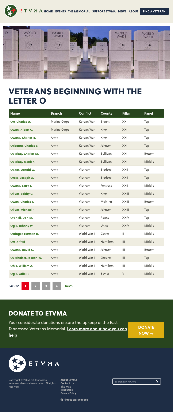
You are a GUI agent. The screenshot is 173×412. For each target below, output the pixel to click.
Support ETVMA (104, 11)
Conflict (85, 113)
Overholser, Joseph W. (26, 257)
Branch (56, 113)
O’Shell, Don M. (21, 217)
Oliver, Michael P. (22, 209)
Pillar (126, 113)
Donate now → (146, 330)
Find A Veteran (154, 11)
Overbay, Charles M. (24, 153)
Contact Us (67, 383)
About (133, 11)
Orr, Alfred (17, 241)
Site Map (66, 386)
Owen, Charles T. (22, 201)
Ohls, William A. (21, 266)
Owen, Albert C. (21, 129)
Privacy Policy (68, 393)
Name (15, 113)
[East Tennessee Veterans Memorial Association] (23, 15)
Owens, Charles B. (23, 137)
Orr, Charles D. (20, 121)
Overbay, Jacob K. (22, 161)
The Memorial (79, 11)
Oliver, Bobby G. (22, 193)
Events (60, 11)
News (122, 11)
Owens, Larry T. (21, 185)
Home (48, 11)
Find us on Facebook (75, 399)
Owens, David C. (22, 249)
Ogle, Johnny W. (22, 225)
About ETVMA (69, 380)
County (106, 113)
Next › (69, 286)
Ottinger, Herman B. (24, 233)
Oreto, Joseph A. (22, 177)
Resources (67, 390)
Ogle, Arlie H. (19, 274)
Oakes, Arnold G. (22, 169)
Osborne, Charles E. (24, 145)
